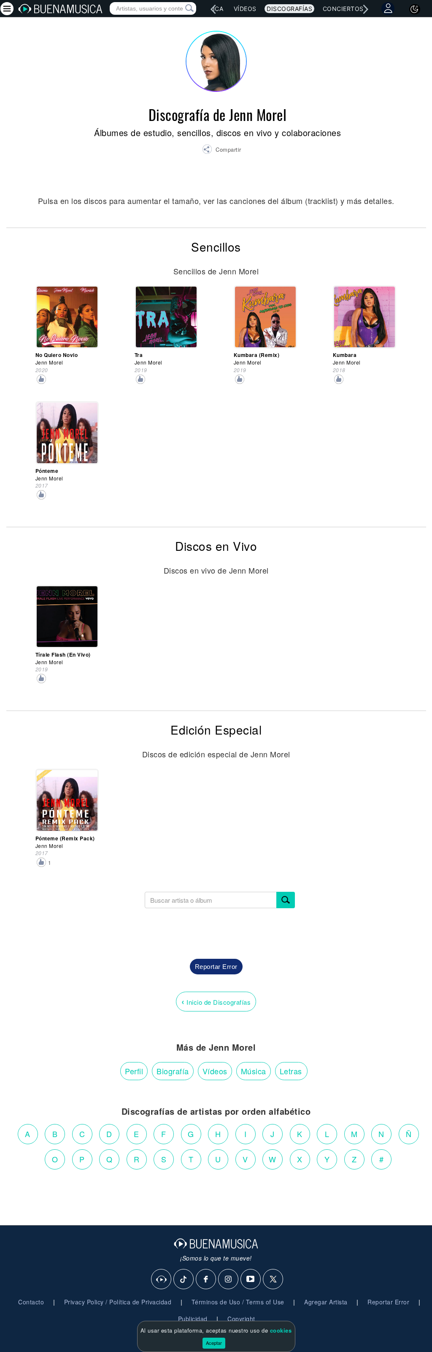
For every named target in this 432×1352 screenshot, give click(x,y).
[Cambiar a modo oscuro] (414, 9)
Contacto (31, 1302)
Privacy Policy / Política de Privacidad (118, 1302)
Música (253, 1070)
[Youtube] (251, 1279)
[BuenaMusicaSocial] (161, 1279)
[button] (221, 150)
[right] (366, 9)
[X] (273, 1279)
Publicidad (193, 1318)
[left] (213, 9)
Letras (291, 1070)
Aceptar (214, 1342)
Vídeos (245, 8)
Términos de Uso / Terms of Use (238, 1302)
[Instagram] (229, 1279)
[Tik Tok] (184, 1279)
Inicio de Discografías (216, 1001)
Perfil (134, 1070)
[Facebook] (206, 1279)
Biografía (173, 1070)
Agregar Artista (326, 1302)
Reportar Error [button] (216, 966)
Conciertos (343, 8)
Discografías (289, 8)
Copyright (241, 1318)
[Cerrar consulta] (180, 8)
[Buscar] (285, 900)
